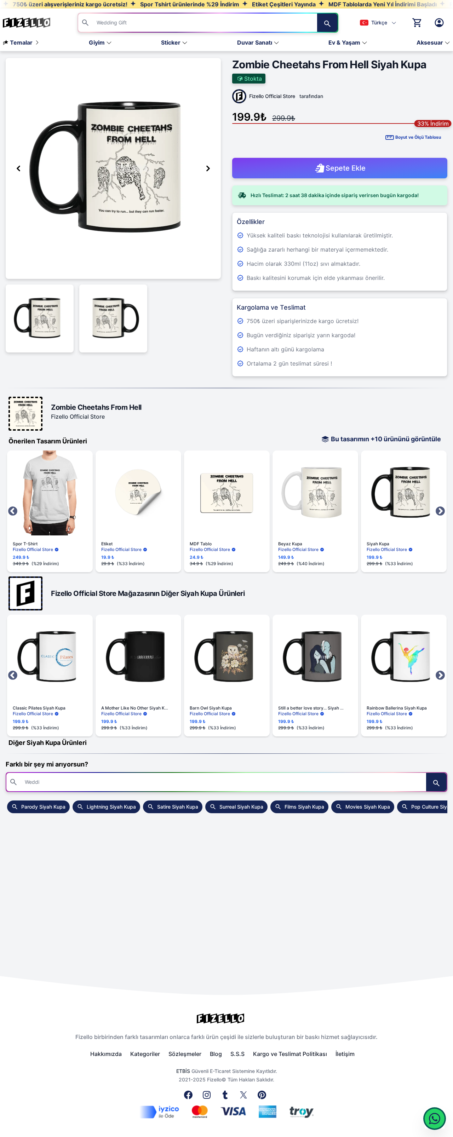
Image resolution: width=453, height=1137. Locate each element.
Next (440, 511)
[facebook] (189, 1097)
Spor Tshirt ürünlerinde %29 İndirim (189, 4)
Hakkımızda (106, 1053)
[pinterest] (263, 1097)
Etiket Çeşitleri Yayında (283, 4)
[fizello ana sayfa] (33, 22)
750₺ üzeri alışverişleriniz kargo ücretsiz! (69, 4)
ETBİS (183, 1071)
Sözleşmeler (184, 1053)
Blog (216, 1053)
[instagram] (208, 1097)
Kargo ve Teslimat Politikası (290, 1053)
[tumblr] (226, 1097)
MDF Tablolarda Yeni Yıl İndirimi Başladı (382, 4)
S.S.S (237, 1053)
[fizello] (226, 1018)
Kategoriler (145, 1053)
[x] (245, 1097)
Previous (13, 511)
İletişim (345, 1053)
